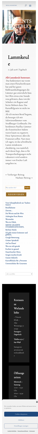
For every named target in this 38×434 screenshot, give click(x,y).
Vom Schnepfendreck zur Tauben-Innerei (18, 204)
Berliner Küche (11, 230)
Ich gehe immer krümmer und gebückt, (16, 233)
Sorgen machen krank (13, 255)
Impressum (32, 431)
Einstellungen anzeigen (21, 426)
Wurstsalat (9, 219)
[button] (37, 402)
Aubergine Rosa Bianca (14, 216)
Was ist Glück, (10, 222)
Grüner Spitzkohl (12, 240)
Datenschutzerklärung (23, 431)
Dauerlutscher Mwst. (13, 252)
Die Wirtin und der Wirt (14, 213)
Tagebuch (23, 69)
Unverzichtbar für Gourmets (16, 263)
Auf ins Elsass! (10, 243)
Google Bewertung (12, 237)
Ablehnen (21, 420)
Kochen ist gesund (12, 249)
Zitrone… (8, 210)
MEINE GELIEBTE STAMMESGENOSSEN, (14, 226)
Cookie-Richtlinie (12, 431)
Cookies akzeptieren (21, 414)
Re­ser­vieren (16, 194)
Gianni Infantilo (11, 257)
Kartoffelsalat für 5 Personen (16, 260)
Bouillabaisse (10, 207)
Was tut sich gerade (12, 246)
